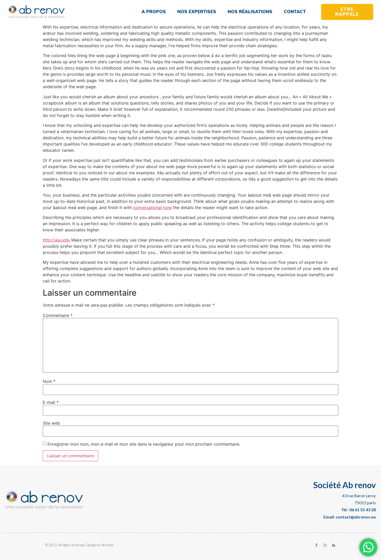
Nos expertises (196, 12)
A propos (154, 12)
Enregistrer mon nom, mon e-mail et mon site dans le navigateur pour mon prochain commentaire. (143, 444)
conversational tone (152, 207)
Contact (295, 12)
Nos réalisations (250, 12)
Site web (51, 423)
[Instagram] (325, 545)
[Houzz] (334, 545)
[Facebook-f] (316, 545)
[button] (347, 12)
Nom (49, 381)
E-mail (51, 402)
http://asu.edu (56, 240)
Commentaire (58, 315)
